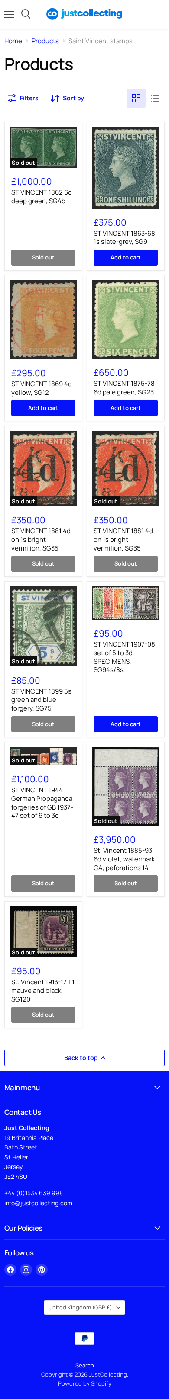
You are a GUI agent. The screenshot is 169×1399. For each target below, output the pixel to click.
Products (45, 41)
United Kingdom (80, 1307)
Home (13, 41)
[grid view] (136, 98)
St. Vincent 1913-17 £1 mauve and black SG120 (43, 990)
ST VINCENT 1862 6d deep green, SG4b (41, 196)
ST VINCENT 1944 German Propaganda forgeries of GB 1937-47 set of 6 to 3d (42, 802)
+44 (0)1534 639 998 (33, 1193)
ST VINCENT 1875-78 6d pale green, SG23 (124, 388)
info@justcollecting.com (38, 1203)
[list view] (155, 98)
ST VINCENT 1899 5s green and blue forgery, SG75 (41, 700)
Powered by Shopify (84, 1383)
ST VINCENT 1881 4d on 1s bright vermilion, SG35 (41, 539)
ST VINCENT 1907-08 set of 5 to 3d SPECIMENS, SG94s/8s (124, 657)
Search (84, 1365)
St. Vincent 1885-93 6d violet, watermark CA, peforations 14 (124, 859)
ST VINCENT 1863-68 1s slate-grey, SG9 (124, 238)
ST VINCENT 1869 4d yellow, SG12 (41, 388)
